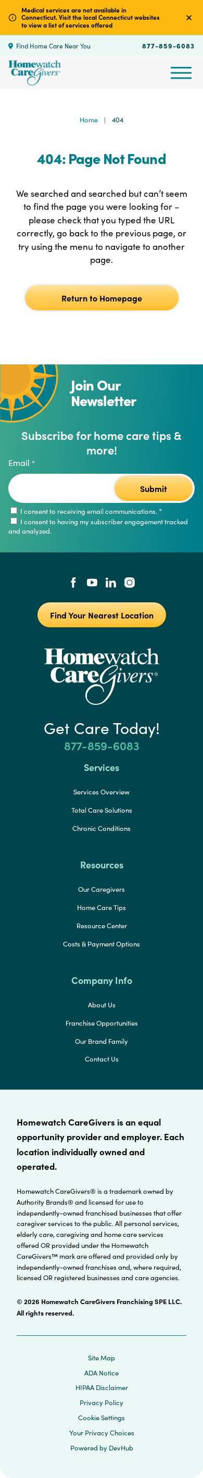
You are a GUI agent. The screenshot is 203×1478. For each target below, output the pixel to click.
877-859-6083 (168, 45)
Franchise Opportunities (102, 1023)
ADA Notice (101, 1373)
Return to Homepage (101, 298)
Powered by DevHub (101, 1447)
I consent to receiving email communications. (90, 511)
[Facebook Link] (73, 583)
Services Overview (101, 792)
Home (89, 119)
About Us (102, 1004)
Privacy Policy (101, 1402)
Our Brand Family (101, 1041)
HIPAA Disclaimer (101, 1387)
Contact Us (102, 1059)
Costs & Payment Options (101, 944)
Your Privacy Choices (101, 1432)
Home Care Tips (101, 907)
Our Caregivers (101, 889)
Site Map (101, 1357)
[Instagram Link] (129, 583)
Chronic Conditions (101, 828)
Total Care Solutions (101, 810)
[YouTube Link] (92, 583)
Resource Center (102, 925)
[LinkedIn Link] (111, 583)
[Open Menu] (181, 73)
